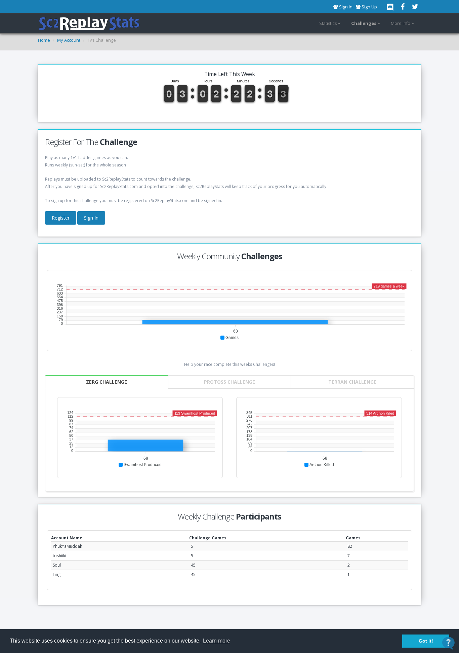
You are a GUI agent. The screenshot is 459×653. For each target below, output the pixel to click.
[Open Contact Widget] (448, 643)
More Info (401, 23)
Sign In (91, 218)
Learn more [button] (216, 641)
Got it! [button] (426, 641)
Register (61, 218)
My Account (68, 40)
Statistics (328, 23)
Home (44, 40)
